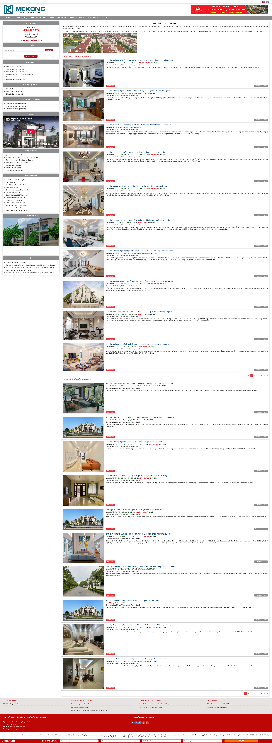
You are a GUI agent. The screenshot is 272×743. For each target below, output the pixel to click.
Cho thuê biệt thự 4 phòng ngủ (16, 106)
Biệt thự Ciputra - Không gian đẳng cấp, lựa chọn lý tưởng (89, 710)
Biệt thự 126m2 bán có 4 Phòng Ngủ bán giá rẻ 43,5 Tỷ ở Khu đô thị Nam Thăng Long (138, 476)
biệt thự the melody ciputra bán (12, 735)
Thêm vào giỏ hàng (261, 85)
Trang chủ (9, 18)
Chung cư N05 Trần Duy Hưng (16, 203)
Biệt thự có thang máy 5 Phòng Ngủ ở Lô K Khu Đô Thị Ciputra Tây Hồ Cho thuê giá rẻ (139, 220)
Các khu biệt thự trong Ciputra (80, 707)
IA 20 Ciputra (93, 18)
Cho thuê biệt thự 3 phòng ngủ (16, 103)
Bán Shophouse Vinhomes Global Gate (156, 737)
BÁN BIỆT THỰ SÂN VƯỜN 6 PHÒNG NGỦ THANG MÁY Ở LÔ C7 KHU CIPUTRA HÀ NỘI (138, 534)
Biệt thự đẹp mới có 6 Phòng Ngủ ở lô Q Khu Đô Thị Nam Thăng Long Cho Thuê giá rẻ (138, 125)
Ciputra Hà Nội (11, 182)
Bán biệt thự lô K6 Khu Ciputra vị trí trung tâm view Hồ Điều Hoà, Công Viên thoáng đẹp (140, 566)
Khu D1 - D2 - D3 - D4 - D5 (124, 346)
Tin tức (105, 18)
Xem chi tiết (110, 85)
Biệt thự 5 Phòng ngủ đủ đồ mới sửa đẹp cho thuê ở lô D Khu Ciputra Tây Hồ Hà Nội (138, 344)
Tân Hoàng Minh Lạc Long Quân (17, 210)
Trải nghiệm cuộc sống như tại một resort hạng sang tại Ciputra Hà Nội (30, 273)
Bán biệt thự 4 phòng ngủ (14, 91)
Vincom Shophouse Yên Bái (15, 197)
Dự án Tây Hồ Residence (14, 200)
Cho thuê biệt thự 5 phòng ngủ (16, 109)
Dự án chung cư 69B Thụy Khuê (17, 195)
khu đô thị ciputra (42, 735)
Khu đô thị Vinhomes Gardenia (16, 185)
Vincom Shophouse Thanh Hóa (16, 205)
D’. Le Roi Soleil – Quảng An (15, 180)
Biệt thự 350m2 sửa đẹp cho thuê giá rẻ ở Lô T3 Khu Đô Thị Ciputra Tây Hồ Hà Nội (137, 186)
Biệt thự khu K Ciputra (13, 165)
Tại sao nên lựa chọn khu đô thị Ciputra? (19, 270)
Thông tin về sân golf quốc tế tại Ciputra (19, 160)
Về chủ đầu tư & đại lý (10, 700)
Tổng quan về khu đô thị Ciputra (17, 162)
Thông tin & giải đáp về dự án (81, 700)
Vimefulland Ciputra (58, 18)
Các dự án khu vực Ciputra (15, 170)
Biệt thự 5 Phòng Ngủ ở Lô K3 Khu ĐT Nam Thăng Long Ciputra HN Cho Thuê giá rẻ (138, 91)
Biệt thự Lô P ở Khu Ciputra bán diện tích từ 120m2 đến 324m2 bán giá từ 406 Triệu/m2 (140, 417)
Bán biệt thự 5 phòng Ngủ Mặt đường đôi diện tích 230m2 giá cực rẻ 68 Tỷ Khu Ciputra (139, 383)
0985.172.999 (9, 741)
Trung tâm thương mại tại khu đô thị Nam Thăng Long (155, 704)
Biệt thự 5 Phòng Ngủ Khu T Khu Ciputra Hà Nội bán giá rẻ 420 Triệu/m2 (134, 442)
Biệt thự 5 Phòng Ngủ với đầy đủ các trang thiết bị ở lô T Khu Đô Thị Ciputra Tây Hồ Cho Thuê (142, 281)
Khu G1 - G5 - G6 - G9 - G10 (16, 66)
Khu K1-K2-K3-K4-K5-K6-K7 (124, 93)
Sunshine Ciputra (77, 18)
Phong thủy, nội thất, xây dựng (150, 700)
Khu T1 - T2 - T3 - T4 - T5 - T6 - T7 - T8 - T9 (130, 154)
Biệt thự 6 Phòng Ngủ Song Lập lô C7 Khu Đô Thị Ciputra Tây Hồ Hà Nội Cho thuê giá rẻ (139, 251)
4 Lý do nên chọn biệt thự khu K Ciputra (151, 707)
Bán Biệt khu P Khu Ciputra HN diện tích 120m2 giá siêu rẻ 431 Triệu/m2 (134, 510)
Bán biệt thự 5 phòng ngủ (123, 420)
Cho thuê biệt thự (38, 18)
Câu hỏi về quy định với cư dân (16, 262)
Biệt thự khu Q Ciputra (13, 167)
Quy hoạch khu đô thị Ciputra (16, 155)
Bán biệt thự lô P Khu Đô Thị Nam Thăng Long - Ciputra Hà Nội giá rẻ (132, 600)
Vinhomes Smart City (13, 192)
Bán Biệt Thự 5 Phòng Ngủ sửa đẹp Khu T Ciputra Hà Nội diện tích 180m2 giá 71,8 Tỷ (138, 625)
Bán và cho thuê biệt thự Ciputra (31, 717)
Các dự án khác (212, 700)
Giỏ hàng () (32, 56)
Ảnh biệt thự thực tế (31, 216)
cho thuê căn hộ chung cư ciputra (57, 735)
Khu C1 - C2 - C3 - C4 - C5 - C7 (125, 62)
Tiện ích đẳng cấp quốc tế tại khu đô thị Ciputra (22, 157)
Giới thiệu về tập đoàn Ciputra (12, 704)
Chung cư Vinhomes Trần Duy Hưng (18, 190)
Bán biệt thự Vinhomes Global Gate (134, 737)
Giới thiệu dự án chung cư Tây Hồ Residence (221, 704)
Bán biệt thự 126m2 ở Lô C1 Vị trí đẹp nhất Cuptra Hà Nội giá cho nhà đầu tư (135, 659)
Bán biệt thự (22, 18)
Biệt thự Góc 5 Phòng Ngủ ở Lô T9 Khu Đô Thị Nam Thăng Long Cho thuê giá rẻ (136, 152)
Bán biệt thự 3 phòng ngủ (14, 89)
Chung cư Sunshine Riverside (16, 208)
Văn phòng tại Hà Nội (13, 187)
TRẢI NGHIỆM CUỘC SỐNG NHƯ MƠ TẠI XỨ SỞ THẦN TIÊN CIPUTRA (30, 267)
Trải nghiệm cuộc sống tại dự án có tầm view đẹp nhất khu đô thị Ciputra (30, 265)
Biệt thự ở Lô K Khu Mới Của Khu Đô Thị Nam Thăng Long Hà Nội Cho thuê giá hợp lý (139, 312)
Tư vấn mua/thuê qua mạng (31, 40)
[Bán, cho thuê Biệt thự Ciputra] (24, 14)
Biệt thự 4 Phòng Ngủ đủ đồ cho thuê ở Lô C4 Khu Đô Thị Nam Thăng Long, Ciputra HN (139, 60)
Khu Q (117, 127)
